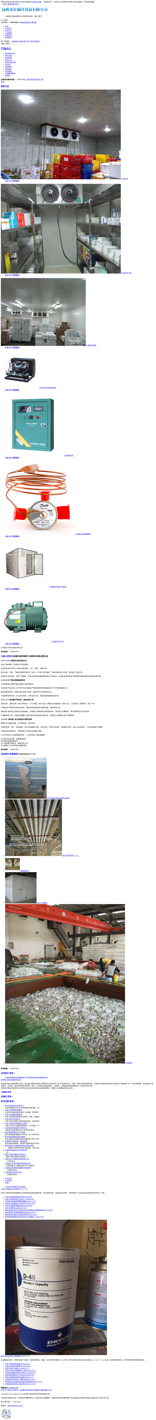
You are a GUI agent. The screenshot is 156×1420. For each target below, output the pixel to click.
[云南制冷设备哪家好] (38, 534)
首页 (6, 26)
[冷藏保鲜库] (12, 871)
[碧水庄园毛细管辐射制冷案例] (26, 798)
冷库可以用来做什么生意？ (19, 1199)
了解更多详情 (6, 1092)
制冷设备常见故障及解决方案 (20, 1212)
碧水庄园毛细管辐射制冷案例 (58, 798)
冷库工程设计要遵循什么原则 (16, 1123)
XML (50, 1390)
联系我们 (8, 37)
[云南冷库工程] (61, 273)
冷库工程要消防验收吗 (13, 1110)
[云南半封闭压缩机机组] (20, 388)
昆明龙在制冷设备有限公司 (11, 1080)
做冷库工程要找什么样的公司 (20, 1203)
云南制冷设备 (36, 2)
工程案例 (8, 33)
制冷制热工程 (10, 53)
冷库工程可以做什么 (12, 1119)
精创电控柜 (69, 455)
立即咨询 (15, 181)
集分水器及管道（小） (70, 855)
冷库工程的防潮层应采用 (18, 1197)
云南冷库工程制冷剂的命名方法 (17, 1159)
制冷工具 (8, 60)
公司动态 (8, 1178)
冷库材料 (8, 71)
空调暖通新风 (10, 73)
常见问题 (5, 1101)
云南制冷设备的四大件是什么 (16, 1128)
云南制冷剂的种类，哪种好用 (16, 1141)
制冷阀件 (8, 67)
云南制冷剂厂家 (58, 641)
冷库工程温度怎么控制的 (10, 1189)
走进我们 (5, 1073)
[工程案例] (65, 1063)
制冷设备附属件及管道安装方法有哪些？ (24, 1217)
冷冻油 (7, 64)
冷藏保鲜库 (24, 871)
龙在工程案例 (42, 903)
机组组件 (8, 69)
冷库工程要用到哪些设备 (18, 1206)
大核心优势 (6, 656)
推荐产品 (5, 86)
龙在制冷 (9, 754)
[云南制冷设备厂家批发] (25, 587)
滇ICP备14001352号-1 (16, 1406)
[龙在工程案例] (21, 903)
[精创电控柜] (33, 455)
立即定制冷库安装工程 (34, 79)
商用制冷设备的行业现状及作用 (21, 1214)
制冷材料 (8, 58)
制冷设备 (8, 55)
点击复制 (25, 1394)
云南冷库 (14, 41)
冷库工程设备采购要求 (13, 1114)
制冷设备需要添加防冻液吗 (15, 1137)
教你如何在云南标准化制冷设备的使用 (19, 1145)
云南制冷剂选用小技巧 (13, 1172)
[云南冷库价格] (43, 345)
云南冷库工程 (24, 41)
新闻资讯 (8, 35)
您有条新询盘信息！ (11, 4)
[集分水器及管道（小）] (33, 855)
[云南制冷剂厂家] (26, 641)
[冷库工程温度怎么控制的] (15, 1187)
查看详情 (8, 181)
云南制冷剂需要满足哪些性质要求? (18, 1168)
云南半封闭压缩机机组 (47, 388)
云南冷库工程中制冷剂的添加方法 (18, 1163)
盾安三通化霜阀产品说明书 (15, 1154)
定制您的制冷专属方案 (28, 22)
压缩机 (4, 1096)
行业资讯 (8, 1181)
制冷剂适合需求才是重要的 (11, 1356)
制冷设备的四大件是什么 (14, 1106)
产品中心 (8, 31)
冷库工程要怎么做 (16, 1208)
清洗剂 (7, 75)
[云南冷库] (61, 179)
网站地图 (44, 1390)
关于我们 (8, 28)
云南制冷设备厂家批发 (58, 587)
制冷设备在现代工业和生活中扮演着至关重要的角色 (28, 1210)
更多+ (3, 82)
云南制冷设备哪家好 (83, 534)
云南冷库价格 (34, 41)
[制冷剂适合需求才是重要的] (56, 1354)
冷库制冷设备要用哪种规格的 (20, 1201)
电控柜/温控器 (10, 62)
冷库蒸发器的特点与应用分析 (16, 1150)
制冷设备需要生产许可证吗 (15, 1132)
